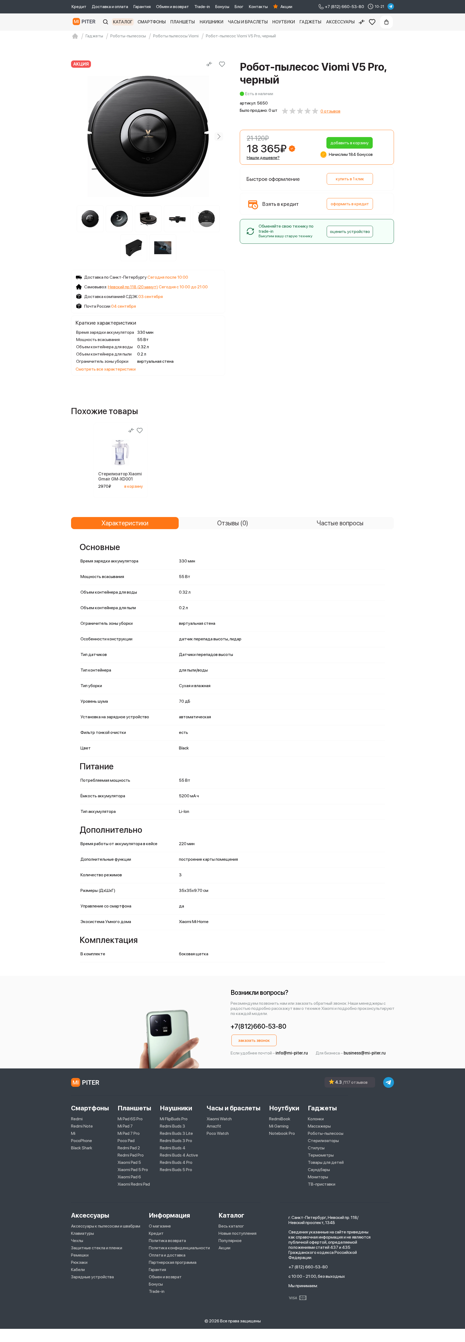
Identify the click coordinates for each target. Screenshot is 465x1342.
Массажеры (319, 1126)
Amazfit (214, 1126)
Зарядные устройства (92, 1276)
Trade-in (202, 6)
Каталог (123, 21)
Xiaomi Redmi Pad (134, 1184)
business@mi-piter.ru (365, 1053)
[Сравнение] (361, 22)
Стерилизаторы (323, 1140)
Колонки (316, 1118)
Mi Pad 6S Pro (130, 1118)
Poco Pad (126, 1140)
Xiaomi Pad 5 (129, 1162)
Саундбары (319, 1169)
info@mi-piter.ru (292, 1053)
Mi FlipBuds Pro (174, 1118)
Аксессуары (340, 21)
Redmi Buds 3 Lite (176, 1133)
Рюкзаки (79, 1262)
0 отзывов (330, 111)
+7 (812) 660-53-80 (308, 1266)
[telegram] (391, 6)
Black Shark (81, 1147)
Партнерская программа (172, 1262)
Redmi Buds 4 (172, 1147)
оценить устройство (350, 231)
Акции (286, 6)
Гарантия (142, 6)
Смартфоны (152, 21)
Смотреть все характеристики (106, 369)
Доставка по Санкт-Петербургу (115, 277)
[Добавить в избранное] (222, 64)
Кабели (78, 1269)
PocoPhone (81, 1140)
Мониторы (318, 1176)
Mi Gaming (278, 1126)
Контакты (258, 6)
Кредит (79, 6)
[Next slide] (218, 136)
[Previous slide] (77, 136)
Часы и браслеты (248, 21)
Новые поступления (237, 1233)
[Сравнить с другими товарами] (209, 64)
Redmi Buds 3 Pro (176, 1140)
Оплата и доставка (167, 1255)
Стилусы (316, 1147)
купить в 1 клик (350, 178)
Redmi (77, 1118)
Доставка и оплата (110, 6)
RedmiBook (279, 1118)
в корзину (133, 486)
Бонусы (222, 6)
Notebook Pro (282, 1133)
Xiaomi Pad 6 (129, 1176)
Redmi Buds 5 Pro (176, 1169)
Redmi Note (82, 1126)
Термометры (321, 1155)
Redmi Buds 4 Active (179, 1155)
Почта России (97, 306)
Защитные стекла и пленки (96, 1247)
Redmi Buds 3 (172, 1126)
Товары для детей (326, 1162)
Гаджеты (310, 21)
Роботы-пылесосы (325, 1133)
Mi (73, 1133)
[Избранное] (372, 22)
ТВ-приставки (321, 1184)
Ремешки (80, 1255)
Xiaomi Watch (219, 1118)
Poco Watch (218, 1133)
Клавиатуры (82, 1233)
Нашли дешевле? (263, 157)
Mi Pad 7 (125, 1126)
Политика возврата (167, 1240)
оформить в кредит (350, 203)
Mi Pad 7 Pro (129, 1133)
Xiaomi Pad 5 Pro (133, 1169)
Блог (239, 6)
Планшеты (182, 21)
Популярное (230, 1240)
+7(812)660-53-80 (258, 1026)
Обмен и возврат (172, 6)
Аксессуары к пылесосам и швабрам (105, 1226)
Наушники (211, 21)
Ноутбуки (283, 21)
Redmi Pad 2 (129, 1147)
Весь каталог (231, 1226)
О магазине (160, 1226)
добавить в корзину (349, 142)
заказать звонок (254, 1040)
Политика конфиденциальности (179, 1247)
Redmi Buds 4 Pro (176, 1162)
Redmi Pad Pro (131, 1155)
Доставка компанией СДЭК (111, 296)
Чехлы (77, 1240)
